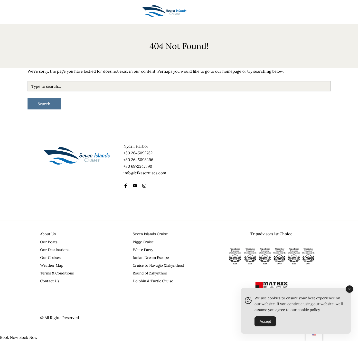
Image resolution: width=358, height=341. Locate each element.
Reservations (111, 12)
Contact (132, 12)
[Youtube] (135, 186)
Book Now (9, 337)
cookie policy (309, 309)
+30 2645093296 (138, 159)
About (92, 12)
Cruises (73, 12)
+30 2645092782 (138, 152)
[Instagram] (144, 186)
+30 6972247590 (137, 166)
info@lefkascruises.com (144, 172)
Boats (54, 12)
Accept (265, 321)
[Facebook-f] (125, 186)
